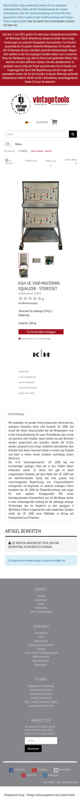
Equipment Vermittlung (41, 686)
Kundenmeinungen (41, 690)
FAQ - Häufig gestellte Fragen (41, 702)
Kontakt (41, 596)
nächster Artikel (71, 159)
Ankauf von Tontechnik (41, 706)
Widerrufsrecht (41, 656)
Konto (41, 604)
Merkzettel (41, 608)
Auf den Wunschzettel (28, 387)
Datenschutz (41, 641)
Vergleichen (24, 371)
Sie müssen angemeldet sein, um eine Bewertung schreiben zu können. (33, 545)
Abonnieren (33, 748)
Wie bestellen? (41, 661)
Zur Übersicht (9, 162)
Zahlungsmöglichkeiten (41, 645)
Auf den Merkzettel (27, 382)
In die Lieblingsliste (27, 376)
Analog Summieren (41, 698)
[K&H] (41, 354)
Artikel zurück (31, 160)
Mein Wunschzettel (41, 612)
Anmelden (42, 122)
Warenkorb (41, 600)
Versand (41, 649)
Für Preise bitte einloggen (41, 332)
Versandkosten (70, 782)
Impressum (41, 633)
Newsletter (41, 665)
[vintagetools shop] (40, 103)
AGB (41, 637)
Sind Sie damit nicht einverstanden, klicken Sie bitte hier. (39, 23)
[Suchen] (73, 134)
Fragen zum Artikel (27, 392)
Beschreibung (16, 414)
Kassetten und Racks (41, 694)
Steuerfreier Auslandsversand (41, 653)
